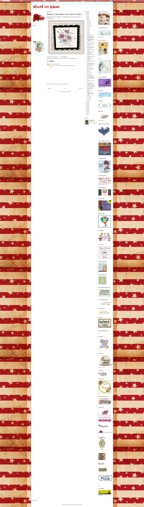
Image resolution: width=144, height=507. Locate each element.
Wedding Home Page (35, 500)
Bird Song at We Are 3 (90, 45)
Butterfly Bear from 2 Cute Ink (91, 81)
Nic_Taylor (74, 504)
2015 (87, 110)
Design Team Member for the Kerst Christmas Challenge (90, 40)
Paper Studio (67, 58)
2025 (87, 15)
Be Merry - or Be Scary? (90, 42)
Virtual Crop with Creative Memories (90, 44)
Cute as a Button (89, 67)
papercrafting (71, 58)
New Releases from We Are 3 (91, 62)
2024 (87, 16)
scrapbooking (75, 58)
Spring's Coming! (89, 74)
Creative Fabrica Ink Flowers (90, 59)
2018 (87, 105)
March (88, 34)
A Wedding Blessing (89, 35)
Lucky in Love (89, 71)
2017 (87, 107)
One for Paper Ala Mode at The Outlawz (90, 48)
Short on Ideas (46, 7)
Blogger (81, 504)
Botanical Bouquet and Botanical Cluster (90, 88)
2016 (87, 108)
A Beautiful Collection (90, 65)
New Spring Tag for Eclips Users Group (90, 52)
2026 (87, 13)
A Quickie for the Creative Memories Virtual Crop (90, 64)
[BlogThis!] (63, 56)
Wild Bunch (88, 91)
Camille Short (58, 58)
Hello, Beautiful (89, 96)
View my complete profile (93, 122)
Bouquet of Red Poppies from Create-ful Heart (90, 78)
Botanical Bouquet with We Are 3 (91, 55)
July (87, 28)
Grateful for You (89, 69)
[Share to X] (64, 56)
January (88, 99)
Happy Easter (89, 90)
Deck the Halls (63, 58)
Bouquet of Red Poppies (52, 58)
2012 (87, 114)
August (88, 26)
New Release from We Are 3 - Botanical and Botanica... (91, 86)
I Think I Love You (89, 72)
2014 (87, 111)
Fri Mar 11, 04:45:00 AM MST (56, 64)
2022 (87, 19)
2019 (87, 104)
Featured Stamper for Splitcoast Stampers (90, 84)
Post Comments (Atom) (67, 91)
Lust (87, 79)
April (88, 32)
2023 (87, 18)
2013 (87, 113)
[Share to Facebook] (65, 56)
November (88, 22)
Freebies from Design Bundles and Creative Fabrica (90, 93)
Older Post (80, 88)
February (88, 97)
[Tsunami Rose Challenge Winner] (101, 459)
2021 (87, 101)
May (87, 31)
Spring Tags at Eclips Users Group (90, 50)
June (88, 29)
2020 (87, 102)
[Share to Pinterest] (66, 56)
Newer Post (49, 88)
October (88, 23)
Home (65, 88)
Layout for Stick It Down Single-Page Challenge (90, 37)
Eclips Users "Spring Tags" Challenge (90, 57)
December (88, 20)
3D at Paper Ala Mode (90, 75)
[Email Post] (60, 56)
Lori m (51, 64)
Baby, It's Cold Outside (90, 68)
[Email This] (62, 56)
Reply (50, 67)
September (88, 25)
